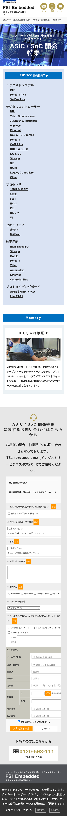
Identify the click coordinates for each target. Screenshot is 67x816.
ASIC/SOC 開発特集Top (33, 75)
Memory (15, 139)
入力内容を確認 (21, 728)
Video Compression (22, 116)
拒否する (55, 810)
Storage (15, 158)
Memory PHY (18, 94)
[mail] (43, 6)
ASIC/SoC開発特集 (41, 19)
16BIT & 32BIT (19, 189)
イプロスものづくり (42, 628)
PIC (12, 208)
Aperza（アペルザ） (20, 632)
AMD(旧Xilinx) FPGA (22, 291)
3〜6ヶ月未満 (43, 593)
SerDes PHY (17, 99)
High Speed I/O (19, 246)
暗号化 (14, 230)
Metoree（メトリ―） (20, 628)
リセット (46, 728)
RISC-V (14, 213)
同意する (41, 810)
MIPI (12, 90)
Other (13, 177)
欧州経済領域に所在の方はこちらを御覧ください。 (31, 492)
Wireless (15, 125)
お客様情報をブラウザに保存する (35, 722)
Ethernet (15, 130)
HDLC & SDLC (19, 149)
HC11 (13, 203)
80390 (13, 194)
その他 (14, 637)
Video (13, 265)
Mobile (14, 256)
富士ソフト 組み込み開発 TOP (16, 19)
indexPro (59, 628)
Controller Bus (19, 279)
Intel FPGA (16, 296)
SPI (12, 163)
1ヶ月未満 (15, 593)
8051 (13, 199)
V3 (11, 217)
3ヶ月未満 (28, 593)
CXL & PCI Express (22, 135)
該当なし (15, 642)
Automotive (17, 270)
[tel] (52, 6)
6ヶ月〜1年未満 (60, 593)
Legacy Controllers (22, 172)
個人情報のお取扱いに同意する (24, 513)
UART (13, 168)
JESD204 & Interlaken (23, 121)
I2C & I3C (15, 154)
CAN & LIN (16, 144)
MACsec (15, 234)
